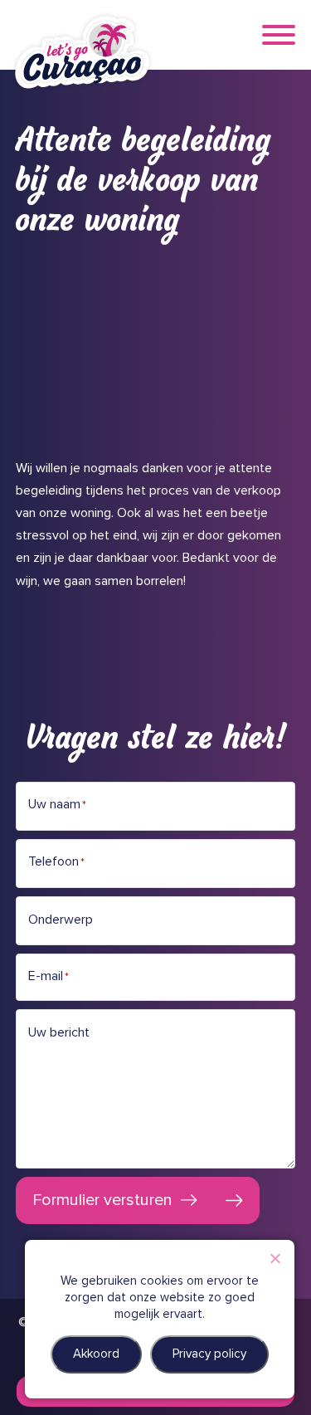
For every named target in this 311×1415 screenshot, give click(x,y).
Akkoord (96, 1354)
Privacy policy (209, 1354)
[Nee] (274, 1258)
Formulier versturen (102, 1200)
